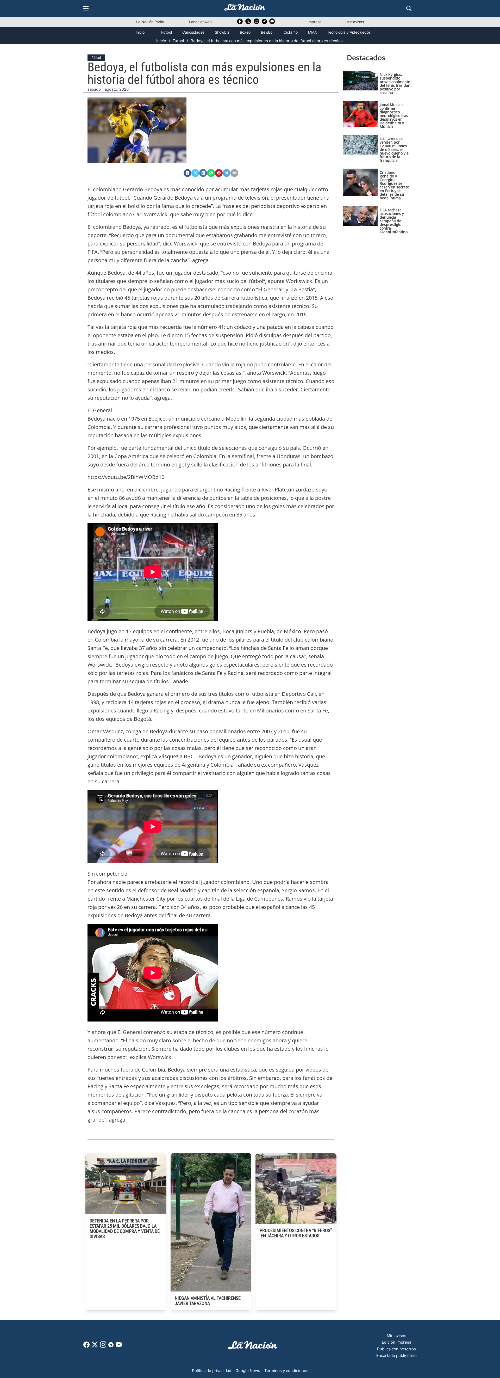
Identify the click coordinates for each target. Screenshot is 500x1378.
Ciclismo (291, 32)
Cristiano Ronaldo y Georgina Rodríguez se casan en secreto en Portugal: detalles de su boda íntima (394, 185)
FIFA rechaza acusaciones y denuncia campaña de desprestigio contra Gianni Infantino (394, 220)
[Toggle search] (409, 8)
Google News (247, 1370)
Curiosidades (193, 32)
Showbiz (222, 32)
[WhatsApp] (211, 173)
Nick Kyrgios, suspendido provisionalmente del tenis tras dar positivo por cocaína (395, 83)
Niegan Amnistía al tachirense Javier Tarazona (208, 1300)
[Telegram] (226, 173)
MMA (312, 32)
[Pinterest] (219, 173)
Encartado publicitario (396, 1355)
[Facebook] (187, 173)
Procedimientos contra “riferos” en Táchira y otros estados (296, 1233)
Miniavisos (355, 22)
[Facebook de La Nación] (86, 1346)
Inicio (140, 32)
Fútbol (166, 32)
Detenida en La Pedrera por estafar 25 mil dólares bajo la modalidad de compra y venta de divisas (125, 1228)
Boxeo (245, 32)
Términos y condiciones (286, 1370)
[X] (195, 173)
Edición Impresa (396, 1342)
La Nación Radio (150, 22)
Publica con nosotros (396, 1348)
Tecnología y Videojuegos (349, 32)
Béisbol (267, 32)
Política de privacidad (211, 1370)
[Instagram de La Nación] (256, 23)
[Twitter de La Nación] (248, 23)
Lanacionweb (200, 22)
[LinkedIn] (203, 173)
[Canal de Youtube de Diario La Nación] (272, 23)
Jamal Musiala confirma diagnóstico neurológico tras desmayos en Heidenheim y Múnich (394, 115)
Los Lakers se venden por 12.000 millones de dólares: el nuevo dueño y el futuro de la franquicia (395, 149)
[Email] (234, 173)
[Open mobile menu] (86, 8)
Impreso (314, 22)
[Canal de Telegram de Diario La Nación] (264, 23)
